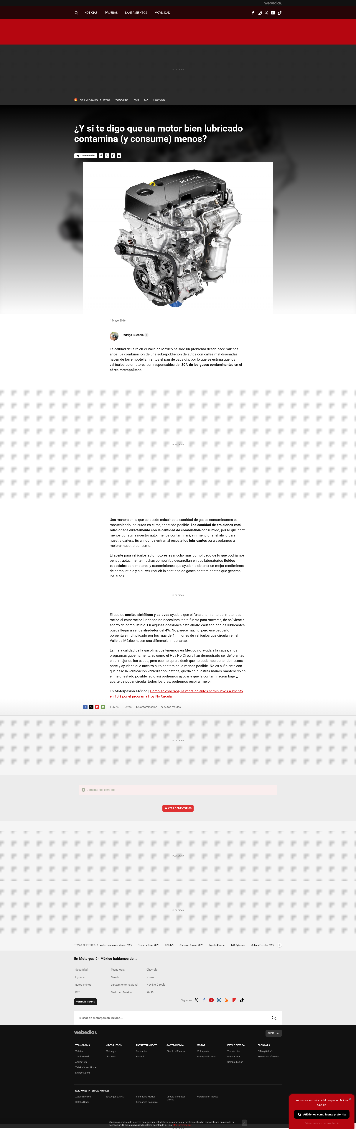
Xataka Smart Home (85, 1067)
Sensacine (141, 1051)
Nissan (150, 977)
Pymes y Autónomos (268, 1056)
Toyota (106, 99)
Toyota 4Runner (217, 945)
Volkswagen (121, 99)
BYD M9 (169, 945)
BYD (77, 992)
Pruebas (111, 12)
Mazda (115, 977)
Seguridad (81, 969)
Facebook (253, 13)
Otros (128, 707)
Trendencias (233, 1051)
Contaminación (147, 707)
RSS (227, 999)
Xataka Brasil (82, 1102)
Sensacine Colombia (147, 1102)
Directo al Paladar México (176, 1098)
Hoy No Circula (155, 984)
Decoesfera (233, 1056)
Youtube (273, 13)
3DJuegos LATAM (115, 1096)
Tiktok (279, 13)
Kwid (136, 99)
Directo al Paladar (176, 1051)
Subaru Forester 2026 (262, 945)
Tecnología (118, 969)
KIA (146, 99)
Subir (271, 1033)
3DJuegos (111, 1051)
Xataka (79, 1051)
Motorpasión (203, 1051)
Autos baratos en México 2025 (116, 945)
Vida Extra (111, 1056)
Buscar (274, 1018)
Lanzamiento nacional (124, 984)
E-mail (119, 155)
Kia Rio (150, 992)
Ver (180, 808)
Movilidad (162, 12)
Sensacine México (145, 1096)
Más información (182, 1125)
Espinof (140, 1056)
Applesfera (81, 1062)
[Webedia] (273, 3)
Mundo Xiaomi (82, 1072)
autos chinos (83, 984)
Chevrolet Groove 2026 (191, 945)
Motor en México (121, 992)
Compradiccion (235, 1062)
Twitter (266, 13)
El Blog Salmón (265, 1051)
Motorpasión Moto (206, 1056)
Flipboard (113, 155)
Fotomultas (159, 99)
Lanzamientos (136, 12)
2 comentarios (87, 155)
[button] (135, 335)
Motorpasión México (207, 1096)
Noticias (91, 12)
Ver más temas (85, 1001)
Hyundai (80, 977)
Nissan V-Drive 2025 (149, 945)
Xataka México (83, 1096)
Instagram (259, 13)
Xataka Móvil (82, 1056)
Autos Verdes (172, 707)
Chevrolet (152, 969)
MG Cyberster (238, 945)
